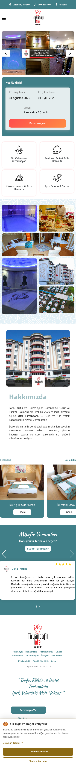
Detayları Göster (13, 743)
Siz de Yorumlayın (38, 548)
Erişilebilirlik (24, 661)
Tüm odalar (69, 460)
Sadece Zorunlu (38, 761)
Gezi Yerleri (56, 655)
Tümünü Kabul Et (38, 751)
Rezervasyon (37, 123)
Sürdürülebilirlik (41, 661)
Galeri (59, 652)
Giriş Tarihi (19, 92)
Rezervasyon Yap (28, 710)
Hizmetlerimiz (46, 652)
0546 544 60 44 (44, 5)
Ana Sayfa (18, 652)
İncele (22, 511)
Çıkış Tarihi (48, 92)
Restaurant (17, 655)
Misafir (27, 107)
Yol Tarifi (63, 5)
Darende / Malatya (21, 5)
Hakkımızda (31, 652)
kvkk (53, 661)
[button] (4, 554)
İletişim (45, 655)
